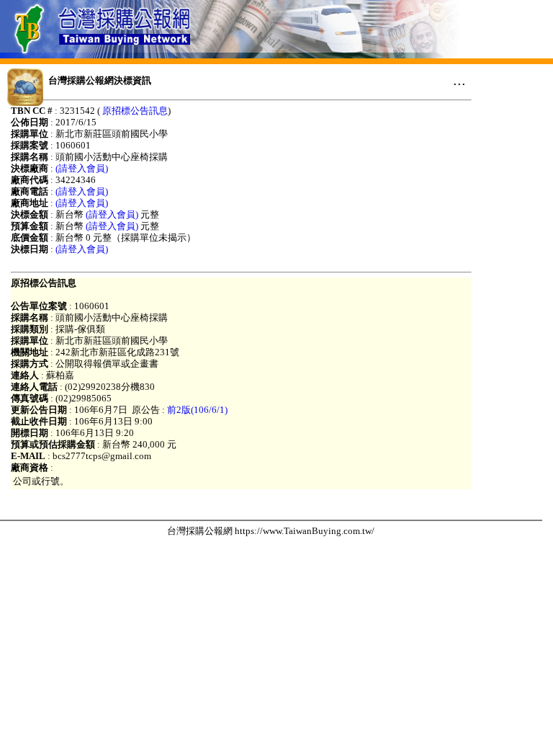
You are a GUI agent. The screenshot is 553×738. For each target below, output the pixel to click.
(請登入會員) (81, 168)
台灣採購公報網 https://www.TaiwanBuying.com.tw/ (270, 530)
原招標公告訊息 (135, 110)
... (459, 80)
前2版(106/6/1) (197, 409)
